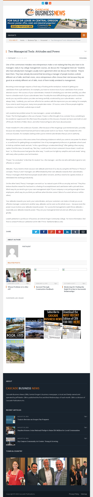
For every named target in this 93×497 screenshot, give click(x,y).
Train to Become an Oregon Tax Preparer (33, 419)
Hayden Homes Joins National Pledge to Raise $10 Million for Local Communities (49, 430)
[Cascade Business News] (46, 11)
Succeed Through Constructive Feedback (45, 288)
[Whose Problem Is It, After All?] (18, 276)
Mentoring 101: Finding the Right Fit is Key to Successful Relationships (75, 289)
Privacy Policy (74, 494)
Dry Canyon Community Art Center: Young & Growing (38, 441)
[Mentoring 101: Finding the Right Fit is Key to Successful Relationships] (74, 276)
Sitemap (84, 494)
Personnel (83, 58)
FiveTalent (12, 58)
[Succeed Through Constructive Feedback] (46, 276)
